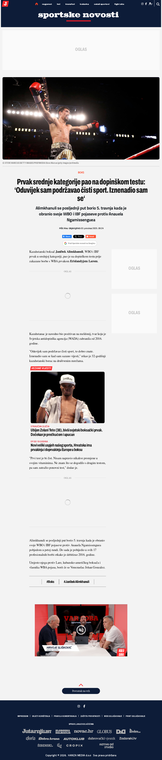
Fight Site (119, 4)
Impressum (23, 716)
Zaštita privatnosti (90, 716)
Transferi (70, 4)
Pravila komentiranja (65, 716)
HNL (58, 4)
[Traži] (158, 4)
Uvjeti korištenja (41, 716)
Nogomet (47, 4)
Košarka (84, 4)
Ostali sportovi (101, 4)
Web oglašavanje (113, 716)
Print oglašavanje (135, 716)
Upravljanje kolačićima (81, 724)
